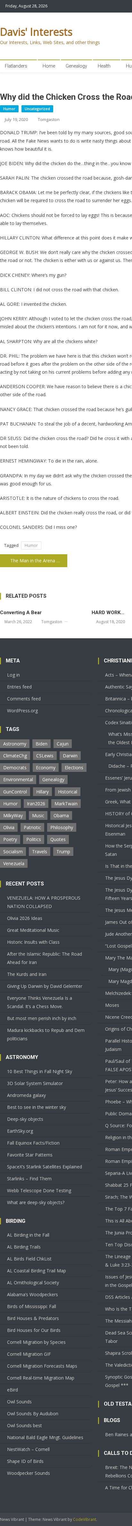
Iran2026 (36, 803)
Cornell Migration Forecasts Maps (42, 1366)
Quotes (58, 839)
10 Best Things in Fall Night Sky (39, 1071)
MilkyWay (13, 815)
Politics (33, 839)
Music (38, 815)
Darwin (70, 756)
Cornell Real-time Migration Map (40, 1378)
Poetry (10, 839)
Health (104, 66)
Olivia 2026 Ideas (24, 918)
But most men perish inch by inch (41, 1018)
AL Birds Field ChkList (29, 1259)
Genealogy (76, 66)
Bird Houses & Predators (33, 1318)
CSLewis (45, 756)
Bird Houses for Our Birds (34, 1330)
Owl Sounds (19, 1402)
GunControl (15, 792)
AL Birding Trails (24, 1247)
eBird (12, 1390)
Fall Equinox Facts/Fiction (33, 1143)
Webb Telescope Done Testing (39, 1190)
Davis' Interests (36, 32)
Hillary (42, 792)
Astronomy (14, 744)
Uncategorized (37, 108)
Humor (9, 108)
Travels (39, 851)
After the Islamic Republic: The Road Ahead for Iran (44, 958)
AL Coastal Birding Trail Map (36, 1271)
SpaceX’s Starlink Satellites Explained (44, 1167)
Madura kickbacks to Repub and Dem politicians (46, 1034)
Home (49, 66)
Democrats (15, 767)
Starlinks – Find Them (29, 1178)
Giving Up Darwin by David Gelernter (44, 986)
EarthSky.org (20, 1131)
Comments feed (24, 699)
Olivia (8, 827)
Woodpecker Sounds (28, 1473)
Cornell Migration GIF (29, 1354)
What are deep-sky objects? (35, 1202)
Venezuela (13, 863)
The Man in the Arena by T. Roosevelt (38, 560)
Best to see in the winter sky (36, 1107)
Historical (67, 792)
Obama (61, 815)
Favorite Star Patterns (30, 1155)
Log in (13, 675)
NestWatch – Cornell (28, 1449)
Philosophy (61, 827)
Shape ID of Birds (25, 1461)
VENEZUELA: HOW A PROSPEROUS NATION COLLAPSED (43, 902)
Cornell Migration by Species (36, 1342)
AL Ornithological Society (33, 1282)
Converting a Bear (21, 612)
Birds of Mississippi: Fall (31, 1306)
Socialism (13, 851)
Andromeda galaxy (26, 1095)
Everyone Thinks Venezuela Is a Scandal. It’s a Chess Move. (39, 1002)
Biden (41, 744)
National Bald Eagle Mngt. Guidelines (45, 1437)
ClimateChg (15, 756)
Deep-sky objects (25, 1119)
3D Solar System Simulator (35, 1083)
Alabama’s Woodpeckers (32, 1294)
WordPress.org (22, 710)
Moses (112, 1005)
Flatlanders (16, 66)
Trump (63, 851)
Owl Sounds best (24, 1425)
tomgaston (49, 119)
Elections (74, 767)
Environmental (18, 779)
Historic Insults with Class (33, 942)
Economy (45, 767)
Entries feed (19, 687)
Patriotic (32, 827)
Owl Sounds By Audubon (32, 1413)
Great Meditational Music (33, 930)
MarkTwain (66, 803)
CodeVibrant (84, 1519)
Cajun (63, 744)
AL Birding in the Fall (28, 1235)
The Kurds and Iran (26, 974)
